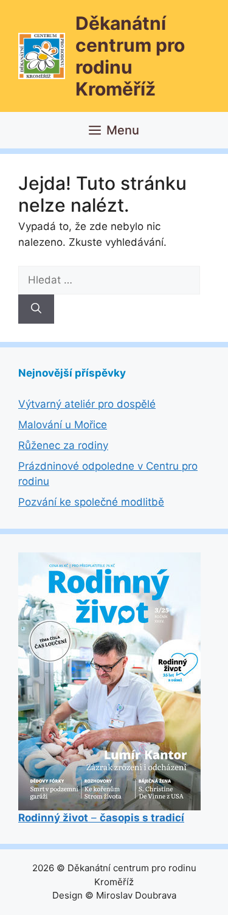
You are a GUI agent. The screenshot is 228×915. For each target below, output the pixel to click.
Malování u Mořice (62, 425)
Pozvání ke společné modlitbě (91, 502)
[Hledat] (36, 309)
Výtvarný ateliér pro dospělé (87, 404)
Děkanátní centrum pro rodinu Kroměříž (130, 56)
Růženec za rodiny (63, 445)
